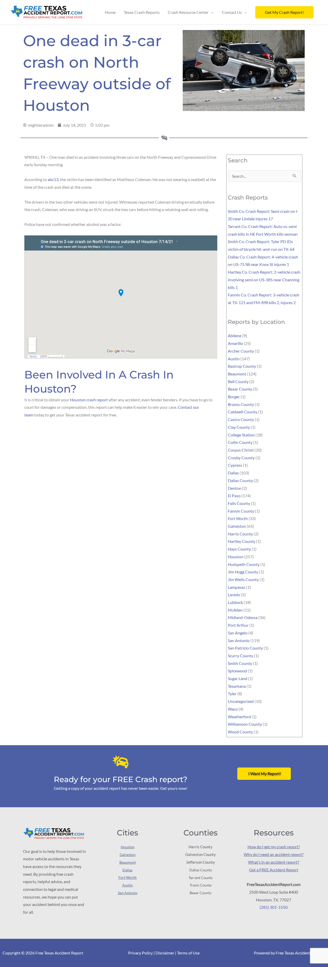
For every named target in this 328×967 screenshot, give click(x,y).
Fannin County (241, 511)
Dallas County (240, 480)
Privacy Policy (140, 952)
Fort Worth (238, 518)
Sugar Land (237, 678)
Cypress (235, 465)
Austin (234, 358)
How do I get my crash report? (274, 846)
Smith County (240, 663)
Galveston (237, 526)
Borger (234, 396)
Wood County (240, 731)
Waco (233, 708)
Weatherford (239, 716)
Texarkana (237, 686)
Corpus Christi (241, 449)
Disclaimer (165, 952)
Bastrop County (242, 366)
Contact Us (232, 12)
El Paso (234, 495)
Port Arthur (238, 625)
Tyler (232, 693)
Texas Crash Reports (142, 12)
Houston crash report (89, 399)
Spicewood (237, 670)
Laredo (234, 594)
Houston (235, 556)
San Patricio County (245, 647)
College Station (241, 434)
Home (110, 12)
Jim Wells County (243, 579)
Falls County (239, 503)
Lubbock (235, 602)
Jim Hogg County (243, 571)
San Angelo (238, 632)
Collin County (240, 442)
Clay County (239, 427)
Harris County (240, 533)
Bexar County (240, 388)
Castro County (241, 419)
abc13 (53, 179)
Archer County (241, 350)
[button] (284, 12)
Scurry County (240, 655)
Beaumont (237, 373)
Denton (234, 488)
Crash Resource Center (188, 12)
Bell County (238, 381)
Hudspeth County (244, 564)
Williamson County (245, 724)
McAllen (235, 609)
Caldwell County (242, 411)
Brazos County (241, 404)
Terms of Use (188, 952)
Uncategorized (241, 701)
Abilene (234, 335)
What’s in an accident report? (273, 862)
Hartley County (241, 541)
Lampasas (236, 587)
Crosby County (241, 457)
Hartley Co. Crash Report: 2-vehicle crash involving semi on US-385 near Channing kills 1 (264, 280)
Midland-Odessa (243, 617)
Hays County (239, 548)
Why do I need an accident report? (273, 854)
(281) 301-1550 (274, 907)
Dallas (233, 472)
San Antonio (239, 640)
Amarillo (235, 343)
